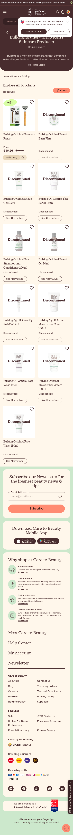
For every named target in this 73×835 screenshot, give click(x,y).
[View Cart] (63, 12)
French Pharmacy (19, 730)
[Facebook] (23, 788)
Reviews (13, 696)
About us (13, 681)
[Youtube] (62, 788)
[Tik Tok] (36, 788)
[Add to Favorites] (31, 102)
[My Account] (57, 12)
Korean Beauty (46, 730)
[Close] (70, 782)
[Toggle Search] (10, 12)
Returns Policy (16, 702)
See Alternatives (50, 157)
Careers (13, 691)
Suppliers (43, 702)
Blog (11, 686)
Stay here (59, 31)
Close (68, 22)
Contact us (43, 681)
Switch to (33, 31)
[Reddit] (49, 788)
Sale (10, 716)
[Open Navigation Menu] (5, 12)
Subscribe (36, 509)
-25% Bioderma (46, 716)
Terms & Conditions (49, 691)
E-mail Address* (19, 492)
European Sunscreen (49, 721)
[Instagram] (11, 788)
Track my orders (47, 686)
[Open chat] (66, 828)
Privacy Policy (45, 696)
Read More (38, 65)
